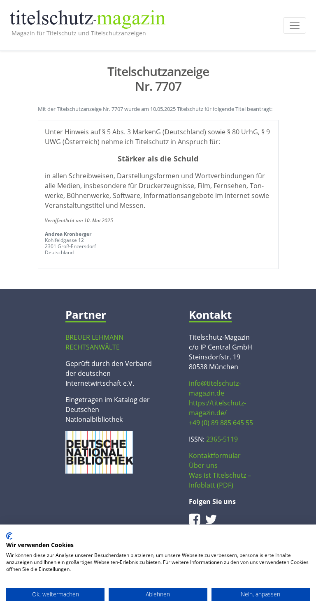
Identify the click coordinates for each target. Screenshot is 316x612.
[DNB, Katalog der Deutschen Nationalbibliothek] (99, 451)
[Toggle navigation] (294, 25)
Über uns (203, 465)
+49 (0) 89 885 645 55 (221, 422)
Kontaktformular (215, 455)
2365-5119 (222, 439)
